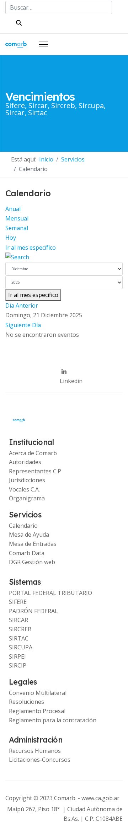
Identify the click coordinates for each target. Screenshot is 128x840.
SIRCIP (17, 665)
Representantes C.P (35, 471)
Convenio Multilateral (37, 693)
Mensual (16, 218)
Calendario (23, 526)
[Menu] (43, 44)
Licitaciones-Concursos (39, 760)
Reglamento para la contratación (52, 720)
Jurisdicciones (27, 480)
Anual (13, 209)
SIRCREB (20, 629)
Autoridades (25, 462)
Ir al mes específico (30, 247)
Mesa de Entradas (33, 544)
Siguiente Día (23, 325)
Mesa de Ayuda (29, 534)
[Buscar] (64, 257)
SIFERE (18, 602)
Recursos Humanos (35, 751)
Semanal (16, 228)
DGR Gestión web (32, 562)
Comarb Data (26, 553)
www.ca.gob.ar (100, 798)
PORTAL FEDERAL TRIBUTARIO (50, 593)
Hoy (10, 237)
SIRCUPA (20, 647)
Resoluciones (26, 702)
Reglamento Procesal (37, 711)
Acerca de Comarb (33, 453)
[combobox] (58, 7)
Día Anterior (21, 305)
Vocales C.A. (24, 489)
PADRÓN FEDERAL (33, 611)
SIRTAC (18, 638)
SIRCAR (18, 620)
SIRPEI (17, 656)
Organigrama (27, 498)
